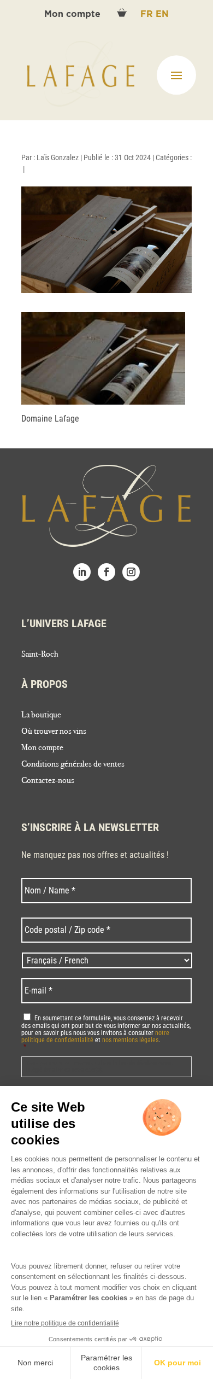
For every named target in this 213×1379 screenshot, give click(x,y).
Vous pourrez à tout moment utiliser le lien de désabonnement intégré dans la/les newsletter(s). (99, 1066)
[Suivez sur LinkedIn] (82, 572)
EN (162, 14)
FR (148, 14)
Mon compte (73, 14)
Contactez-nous (47, 780)
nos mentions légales (130, 1040)
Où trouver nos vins (53, 731)
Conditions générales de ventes (73, 764)
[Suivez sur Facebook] (106, 572)
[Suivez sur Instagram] (131, 572)
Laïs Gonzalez (58, 157)
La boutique (41, 715)
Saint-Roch (39, 654)
